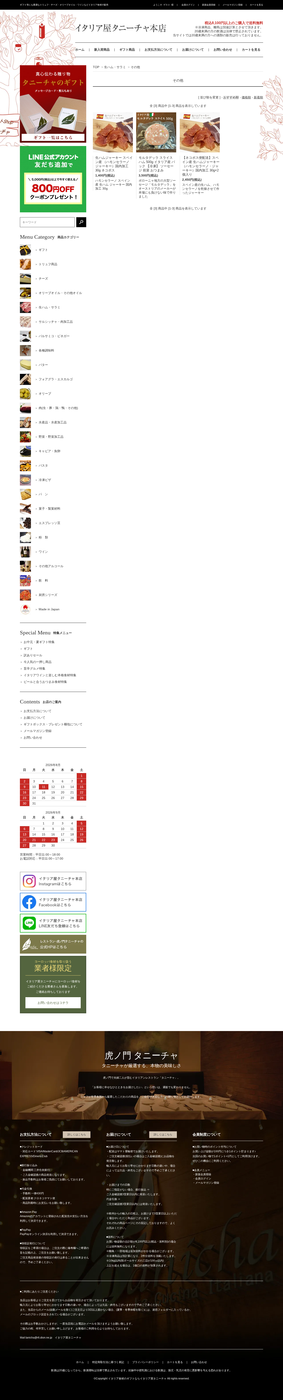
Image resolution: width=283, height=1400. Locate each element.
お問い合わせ (223, 49)
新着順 (258, 97)
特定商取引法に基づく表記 (108, 1362)
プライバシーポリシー (145, 1362)
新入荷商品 (102, 49)
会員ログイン (188, 5)
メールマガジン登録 (233, 5)
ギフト (28, 648)
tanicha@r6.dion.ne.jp (39, 1337)
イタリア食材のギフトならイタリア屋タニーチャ (137, 1378)
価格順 (246, 97)
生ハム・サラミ (115, 67)
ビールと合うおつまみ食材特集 (45, 682)
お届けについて (193, 49)
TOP (96, 67)
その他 (135, 67)
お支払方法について (158, 49)
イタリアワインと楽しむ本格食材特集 (50, 675)
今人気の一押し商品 (38, 662)
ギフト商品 (127, 49)
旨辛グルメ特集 (34, 668)
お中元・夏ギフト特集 (39, 642)
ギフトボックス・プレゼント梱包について (53, 724)
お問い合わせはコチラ (53, 1002)
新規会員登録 (208, 5)
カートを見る (256, 5)
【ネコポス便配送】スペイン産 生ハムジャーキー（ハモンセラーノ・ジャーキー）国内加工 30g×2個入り (201, 166)
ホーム (79, 49)
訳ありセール (33, 655)
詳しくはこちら (76, 1134)
